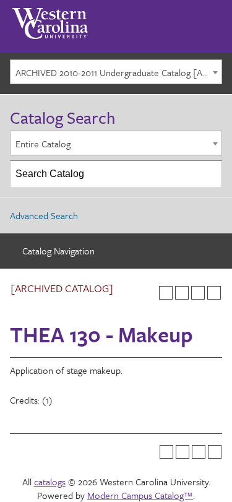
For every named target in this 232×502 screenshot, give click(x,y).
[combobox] (116, 71)
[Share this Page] (182, 293)
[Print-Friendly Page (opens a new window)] (198, 293)
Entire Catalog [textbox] (43, 143)
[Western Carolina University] (50, 19)
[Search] (209, 174)
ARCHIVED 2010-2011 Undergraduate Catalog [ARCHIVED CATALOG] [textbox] (118, 72)
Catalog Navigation (58, 250)
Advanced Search (44, 215)
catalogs (50, 481)
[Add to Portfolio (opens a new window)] (166, 293)
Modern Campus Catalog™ (140, 495)
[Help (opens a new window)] (214, 293)
